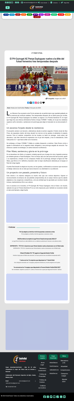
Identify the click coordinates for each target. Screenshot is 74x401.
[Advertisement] (37, 32)
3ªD (24, 14)
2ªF (42, 14)
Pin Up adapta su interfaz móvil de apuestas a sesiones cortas (37, 232)
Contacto (55, 2)
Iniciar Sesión (44, 2)
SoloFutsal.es (54, 366)
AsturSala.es (54, 362)
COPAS (61, 14)
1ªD (7, 14)
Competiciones (65, 370)
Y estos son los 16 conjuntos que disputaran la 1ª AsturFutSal (37, 260)
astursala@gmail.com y (27, 381)
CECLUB (38, 16)
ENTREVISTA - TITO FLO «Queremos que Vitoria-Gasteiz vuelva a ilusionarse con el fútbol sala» (37, 246)
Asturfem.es (53, 373)
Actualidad (64, 366)
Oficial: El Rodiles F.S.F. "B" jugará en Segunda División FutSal (37, 253)
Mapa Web (66, 2)
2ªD (13, 14)
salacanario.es (54, 370)
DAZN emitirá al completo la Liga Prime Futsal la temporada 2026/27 (37, 239)
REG (30, 14)
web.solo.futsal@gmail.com (30, 2)
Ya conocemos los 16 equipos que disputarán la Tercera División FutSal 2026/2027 (37, 267)
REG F (48, 14)
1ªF (36, 14)
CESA (68, 14)
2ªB (18, 14)
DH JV (55, 14)
